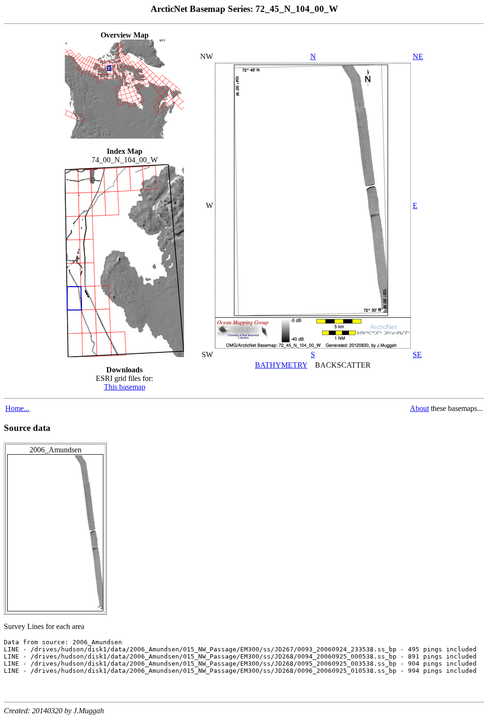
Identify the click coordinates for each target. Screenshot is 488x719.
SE (417, 354)
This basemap (124, 387)
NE (418, 56)
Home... (17, 408)
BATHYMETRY (281, 365)
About (419, 408)
